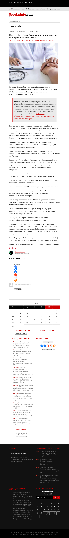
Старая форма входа (48, 349)
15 (49, 316)
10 (13, 316)
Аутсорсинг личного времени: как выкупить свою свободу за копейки (23, 510)
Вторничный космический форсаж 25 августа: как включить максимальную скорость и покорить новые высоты (23, 371)
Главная (11, 31)
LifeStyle (51, 41)
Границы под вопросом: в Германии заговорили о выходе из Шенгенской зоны (21, 344)
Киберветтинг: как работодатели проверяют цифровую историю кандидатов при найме (22, 413)
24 (13, 323)
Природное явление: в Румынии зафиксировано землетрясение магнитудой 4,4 (22, 361)
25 (20, 323)
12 (27, 316)
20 (34, 319)
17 (36, 31)
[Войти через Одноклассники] (15, 280)
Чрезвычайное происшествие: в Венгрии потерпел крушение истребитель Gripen (22, 421)
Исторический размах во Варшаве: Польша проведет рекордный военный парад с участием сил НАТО (23, 503)
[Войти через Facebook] (15, 272)
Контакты (28, 2)
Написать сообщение (18, 454)
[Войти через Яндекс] (15, 274)
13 (34, 316)
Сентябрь (31, 31)
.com (21, 14)
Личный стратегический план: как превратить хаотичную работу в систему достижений (22, 495)
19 (27, 319)
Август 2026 (34, 304)
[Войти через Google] (15, 277)
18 (20, 319)
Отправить (18, 289)
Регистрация (18, 2)
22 (49, 319)
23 (56, 319)
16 (56, 316)
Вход (10, 2)
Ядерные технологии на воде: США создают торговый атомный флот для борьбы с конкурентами (23, 387)
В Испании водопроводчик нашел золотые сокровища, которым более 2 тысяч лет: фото (34, 116)
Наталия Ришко (20, 252)
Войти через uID (48, 342)
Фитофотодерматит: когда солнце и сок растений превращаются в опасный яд (23, 405)
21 (41, 319)
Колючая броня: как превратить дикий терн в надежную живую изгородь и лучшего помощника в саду (23, 396)
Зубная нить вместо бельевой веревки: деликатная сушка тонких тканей (22, 352)
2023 (24, 31)
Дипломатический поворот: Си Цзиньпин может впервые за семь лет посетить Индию (22, 379)
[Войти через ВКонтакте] (15, 269)
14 (41, 316)
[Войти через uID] (15, 266)
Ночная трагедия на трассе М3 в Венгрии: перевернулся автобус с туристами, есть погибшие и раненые (23, 517)
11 (20, 316)
